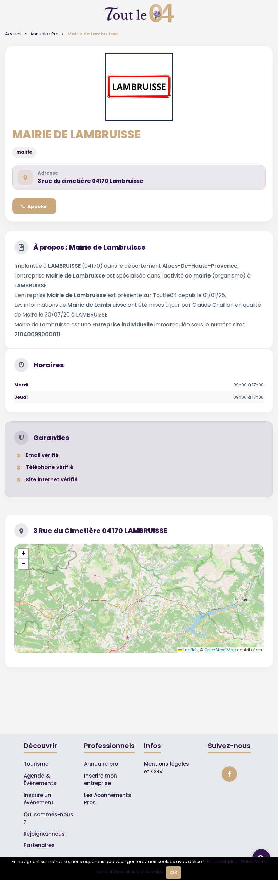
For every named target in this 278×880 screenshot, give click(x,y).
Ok (173, 872)
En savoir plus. (222, 861)
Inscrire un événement (39, 798)
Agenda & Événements (40, 779)
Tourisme (36, 763)
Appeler (37, 206)
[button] (23, 554)
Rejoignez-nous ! (46, 833)
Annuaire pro (101, 763)
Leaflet (189, 650)
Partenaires (39, 845)
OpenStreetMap (220, 650)
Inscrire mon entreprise (100, 779)
